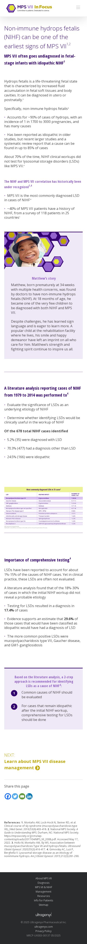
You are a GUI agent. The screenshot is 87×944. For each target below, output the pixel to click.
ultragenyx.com (43, 926)
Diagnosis (43, 883)
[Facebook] (8, 796)
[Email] (22, 796)
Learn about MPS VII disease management (34, 761)
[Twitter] (15, 796)
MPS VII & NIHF (43, 887)
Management (43, 891)
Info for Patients (43, 900)
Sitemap (43, 905)
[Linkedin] (29, 796)
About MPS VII (43, 878)
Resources (43, 896)
